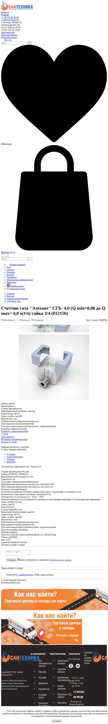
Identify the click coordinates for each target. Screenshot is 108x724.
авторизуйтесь (26, 575)
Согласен (57, 721)
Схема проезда (62, 687)
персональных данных (61, 560)
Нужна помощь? (17, 265)
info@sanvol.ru (8, 32)
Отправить (11, 560)
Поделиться (38, 320)
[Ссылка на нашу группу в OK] (71, 667)
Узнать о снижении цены (15, 439)
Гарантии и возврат (63, 661)
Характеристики (15, 457)
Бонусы (10, 275)
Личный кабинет (9, 35)
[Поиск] (30, 43)
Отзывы (10, 459)
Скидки (10, 270)
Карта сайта (99, 34)
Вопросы (11, 462)
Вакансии (11, 282)
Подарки (11, 272)
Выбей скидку (17, 286)
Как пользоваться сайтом (45, 663)
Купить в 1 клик (9, 442)
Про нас (42, 671)
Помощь (5, 15)
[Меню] (5, 255)
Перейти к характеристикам (14, 431)
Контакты (62, 702)
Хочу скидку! (7, 437)
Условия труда (43, 696)
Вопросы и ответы (63, 695)
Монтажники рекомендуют (20, 280)
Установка (12, 277)
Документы (44, 688)
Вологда (5, 12)
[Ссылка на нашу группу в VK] (78, 667)
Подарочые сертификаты (64, 678)
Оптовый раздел (9, 37)
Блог (9, 267)
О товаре (11, 454)
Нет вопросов (9, 320)
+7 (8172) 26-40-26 (10, 17)
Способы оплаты (62, 670)
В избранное (24, 320)
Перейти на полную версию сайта (88, 657)
